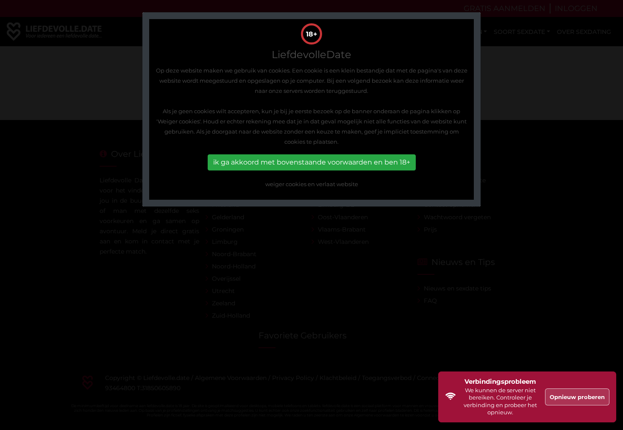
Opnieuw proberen (577, 397)
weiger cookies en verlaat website (311, 184)
